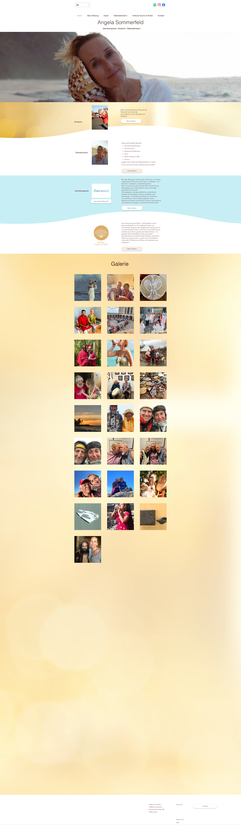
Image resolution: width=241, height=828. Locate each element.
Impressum (179, 804)
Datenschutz (180, 819)
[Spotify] (155, 5)
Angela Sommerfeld (155, 804)
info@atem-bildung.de (155, 807)
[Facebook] (164, 5)
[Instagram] (159, 5)
